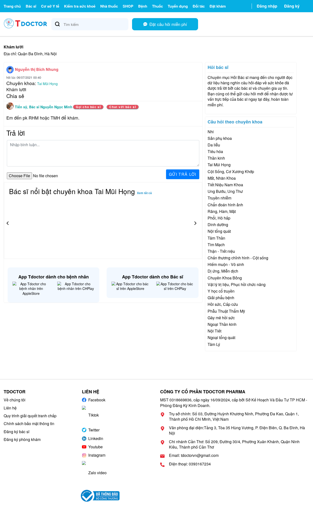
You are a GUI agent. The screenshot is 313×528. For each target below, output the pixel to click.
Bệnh (142, 6)
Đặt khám (218, 6)
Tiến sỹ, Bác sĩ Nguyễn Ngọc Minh (44, 106)
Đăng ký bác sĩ (16, 431)
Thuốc (157, 6)
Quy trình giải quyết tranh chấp (30, 415)
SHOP (128, 6)
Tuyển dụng (178, 6)
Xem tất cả (144, 193)
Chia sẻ (15, 95)
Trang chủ (12, 6)
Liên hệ (10, 408)
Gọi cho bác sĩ (88, 107)
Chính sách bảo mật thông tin (29, 423)
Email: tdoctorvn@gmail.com (194, 455)
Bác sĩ (31, 6)
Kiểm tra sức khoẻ (79, 6)
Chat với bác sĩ (122, 107)
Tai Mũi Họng (47, 83)
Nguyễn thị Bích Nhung (36, 69)
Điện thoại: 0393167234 (190, 464)
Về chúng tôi (14, 400)
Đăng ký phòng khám (22, 439)
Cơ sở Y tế (50, 6)
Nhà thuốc (109, 6)
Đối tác (199, 6)
